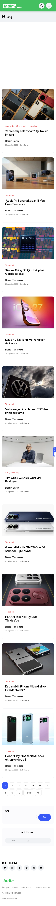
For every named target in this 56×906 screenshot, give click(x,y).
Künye (15, 887)
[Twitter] (5, 868)
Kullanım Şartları (42, 887)
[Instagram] (12, 868)
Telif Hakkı (26, 887)
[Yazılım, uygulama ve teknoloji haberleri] (12, 6)
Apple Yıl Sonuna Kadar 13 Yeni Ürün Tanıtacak (25, 202)
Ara (7, 810)
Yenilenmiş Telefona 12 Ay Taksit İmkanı (26, 133)
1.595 (29, 792)
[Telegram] (26, 868)
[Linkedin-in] (34, 868)
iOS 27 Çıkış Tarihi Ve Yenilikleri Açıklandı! (25, 341)
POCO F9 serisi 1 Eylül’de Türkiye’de (21, 619)
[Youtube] (41, 868)
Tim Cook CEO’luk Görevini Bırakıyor (23, 479)
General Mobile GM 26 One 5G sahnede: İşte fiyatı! (25, 549)
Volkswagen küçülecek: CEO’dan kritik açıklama (26, 411)
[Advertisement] (28, 51)
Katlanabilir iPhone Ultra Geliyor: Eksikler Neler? (26, 688)
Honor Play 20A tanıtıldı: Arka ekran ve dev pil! (24, 758)
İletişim (5, 887)
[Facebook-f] (19, 868)
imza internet (10, 898)
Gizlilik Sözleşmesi (11, 892)
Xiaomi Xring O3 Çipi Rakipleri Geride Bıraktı (24, 272)
